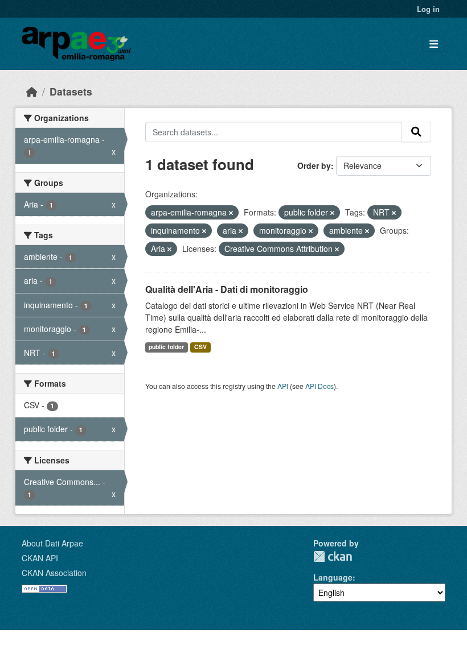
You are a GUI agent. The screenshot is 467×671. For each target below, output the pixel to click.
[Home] (32, 91)
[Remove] (231, 212)
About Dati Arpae (52, 543)
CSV (200, 346)
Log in (428, 8)
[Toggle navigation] (433, 44)
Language (333, 577)
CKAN (332, 556)
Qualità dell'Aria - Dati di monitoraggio (226, 289)
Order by (314, 165)
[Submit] (416, 132)
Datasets (71, 91)
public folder (166, 346)
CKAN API (40, 558)
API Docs (319, 386)
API (282, 386)
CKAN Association (54, 572)
